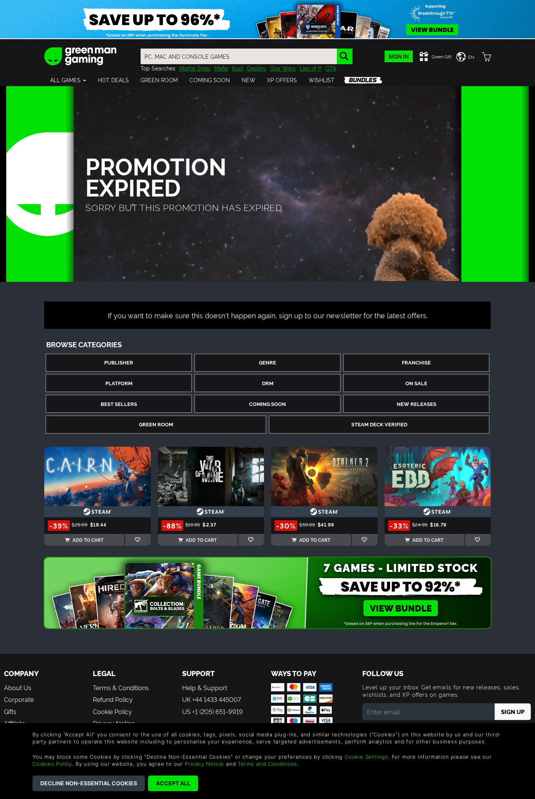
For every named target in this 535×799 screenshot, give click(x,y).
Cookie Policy (112, 711)
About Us (17, 687)
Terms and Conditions (267, 764)
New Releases (416, 403)
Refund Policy (113, 699)
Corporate (19, 699)
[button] (68, 80)
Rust (237, 68)
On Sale (416, 383)
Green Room (156, 424)
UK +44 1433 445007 (211, 699)
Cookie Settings (366, 757)
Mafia (221, 68)
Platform (118, 383)
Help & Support (204, 687)
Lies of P (311, 68)
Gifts (10, 711)
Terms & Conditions (121, 687)
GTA (330, 68)
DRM (267, 383)
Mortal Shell (194, 68)
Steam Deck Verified (379, 424)
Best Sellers (119, 403)
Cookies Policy (52, 764)
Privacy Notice (204, 764)
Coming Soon (267, 403)
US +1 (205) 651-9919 (212, 711)
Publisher (118, 362)
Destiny (256, 68)
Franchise (416, 362)
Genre (267, 362)
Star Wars (283, 68)
